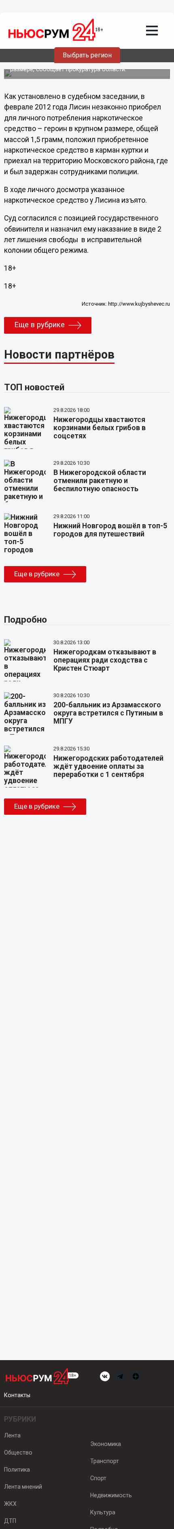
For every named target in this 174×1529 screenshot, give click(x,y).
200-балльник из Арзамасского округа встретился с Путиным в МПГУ (108, 713)
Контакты (17, 1395)
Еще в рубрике (39, 324)
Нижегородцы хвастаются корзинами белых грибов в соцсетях (99, 428)
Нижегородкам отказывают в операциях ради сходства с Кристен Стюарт (104, 660)
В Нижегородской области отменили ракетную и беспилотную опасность (99, 480)
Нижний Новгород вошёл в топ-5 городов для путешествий (110, 530)
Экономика (105, 1444)
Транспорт (104, 1461)
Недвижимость (111, 1495)
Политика (17, 1469)
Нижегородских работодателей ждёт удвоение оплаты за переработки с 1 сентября (108, 766)
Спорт (98, 1478)
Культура (102, 1512)
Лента (12, 1435)
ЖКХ (10, 1504)
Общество (18, 1452)
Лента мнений (23, 1486)
